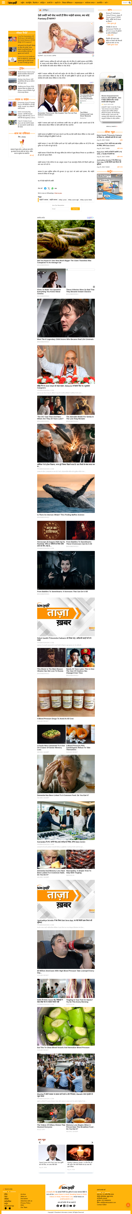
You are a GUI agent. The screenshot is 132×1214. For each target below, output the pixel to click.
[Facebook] (91, 29)
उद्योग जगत (120, 148)
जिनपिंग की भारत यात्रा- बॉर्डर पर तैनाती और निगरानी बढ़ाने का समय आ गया (114, 41)
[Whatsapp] (52, 189)
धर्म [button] (106, 3)
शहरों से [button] (57, 3)
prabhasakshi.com (66, 1199)
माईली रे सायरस (43, 200)
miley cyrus (63, 200)
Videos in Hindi (54, 1197)
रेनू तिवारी (40, 55)
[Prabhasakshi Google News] (93, 56)
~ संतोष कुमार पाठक (112, 45)
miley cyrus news (86, 200)
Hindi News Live (67, 1197)
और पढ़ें (32, 155)
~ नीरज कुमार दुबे (111, 23)
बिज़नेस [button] (35, 3)
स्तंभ (110, 10)
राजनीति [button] (99, 3)
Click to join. (58, 193)
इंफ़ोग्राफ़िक (7, 1201)
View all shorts (111, 126)
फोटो (5, 1197)
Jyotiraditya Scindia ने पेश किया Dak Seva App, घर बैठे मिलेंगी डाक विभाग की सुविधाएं (109, 162)
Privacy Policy (25, 1203)
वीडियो (6, 1199)
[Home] (40, 10)
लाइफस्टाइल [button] (78, 3)
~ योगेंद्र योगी (109, 35)
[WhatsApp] (91, 37)
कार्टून (6, 1203)
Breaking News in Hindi (78, 1194)
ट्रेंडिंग (21, 68)
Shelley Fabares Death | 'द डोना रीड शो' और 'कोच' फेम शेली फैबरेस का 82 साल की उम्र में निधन (79, 1165)
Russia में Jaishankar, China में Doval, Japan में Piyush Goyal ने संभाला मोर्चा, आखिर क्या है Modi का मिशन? (114, 17)
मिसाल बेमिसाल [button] (67, 3)
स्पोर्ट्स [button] (42, 3)
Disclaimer (24, 1198)
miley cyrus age (73, 200)
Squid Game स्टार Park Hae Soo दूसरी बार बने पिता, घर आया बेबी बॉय (51, 1163)
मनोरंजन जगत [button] (89, 3)
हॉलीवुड (45, 10)
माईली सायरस (53, 200)
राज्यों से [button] (49, 3)
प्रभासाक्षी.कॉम (50, 1192)
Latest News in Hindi (61, 1194)
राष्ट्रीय (22, 3)
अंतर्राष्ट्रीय (29, 3)
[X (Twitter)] (91, 33)
